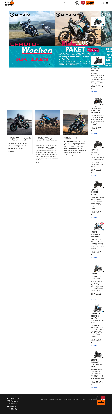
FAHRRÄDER (55, 3)
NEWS (38, 3)
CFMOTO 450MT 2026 (72, 138)
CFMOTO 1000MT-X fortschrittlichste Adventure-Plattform (47, 140)
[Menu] (107, 3)
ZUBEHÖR (63, 3)
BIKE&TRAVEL (20, 3)
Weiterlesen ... (12, 151)
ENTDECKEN (94, 51)
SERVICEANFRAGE (31, 3)
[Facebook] (101, 3)
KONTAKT (69, 3)
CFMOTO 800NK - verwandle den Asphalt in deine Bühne (19, 139)
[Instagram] (103, 3)
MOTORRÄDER (46, 3)
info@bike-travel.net (12, 403)
